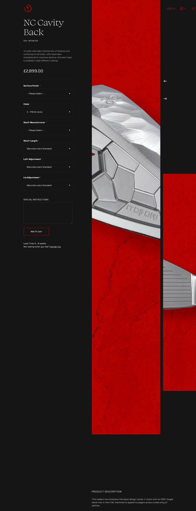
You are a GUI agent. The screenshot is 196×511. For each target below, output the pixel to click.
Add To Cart (36, 231)
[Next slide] (165, 98)
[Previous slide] (165, 81)
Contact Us (55, 246)
